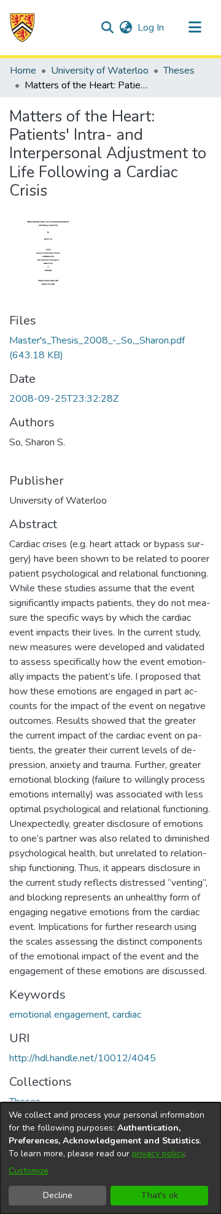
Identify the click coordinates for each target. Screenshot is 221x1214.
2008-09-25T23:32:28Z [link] (63, 398)
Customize (28, 1171)
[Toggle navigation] (194, 27)
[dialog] (110, 1158)
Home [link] (23, 70)
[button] (22, 27)
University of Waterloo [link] (100, 70)
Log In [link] (151, 27)
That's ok (159, 1195)
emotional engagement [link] (58, 1014)
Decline (57, 1195)
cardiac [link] (126, 1014)
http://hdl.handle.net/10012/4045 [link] (82, 1058)
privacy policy (158, 1153)
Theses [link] (179, 70)
